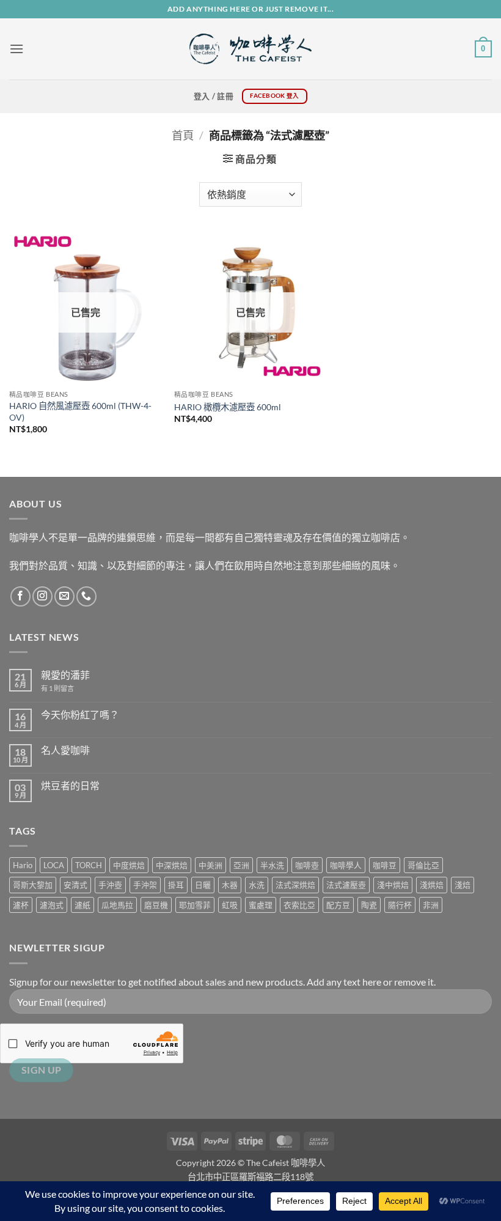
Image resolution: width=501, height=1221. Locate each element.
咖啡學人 (346, 865)
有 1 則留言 (57, 688)
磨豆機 (156, 905)
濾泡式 (52, 905)
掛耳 (176, 885)
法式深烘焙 (295, 885)
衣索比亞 (299, 905)
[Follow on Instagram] (42, 596)
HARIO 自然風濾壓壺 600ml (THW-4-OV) (80, 411)
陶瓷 (369, 905)
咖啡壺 (307, 865)
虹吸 (230, 905)
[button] (16, 49)
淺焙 (462, 885)
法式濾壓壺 (346, 885)
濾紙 (82, 905)
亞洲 (241, 865)
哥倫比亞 (423, 865)
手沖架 (145, 885)
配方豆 (338, 905)
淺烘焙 (432, 885)
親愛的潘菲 (65, 675)
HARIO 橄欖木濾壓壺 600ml (227, 407)
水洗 (257, 885)
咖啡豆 (385, 865)
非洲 (431, 905)
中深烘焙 (172, 865)
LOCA (53, 865)
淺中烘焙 (393, 885)
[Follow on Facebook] (20, 596)
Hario (22, 865)
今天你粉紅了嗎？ (80, 714)
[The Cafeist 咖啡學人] (250, 49)
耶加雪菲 (195, 905)
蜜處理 (260, 905)
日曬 (203, 885)
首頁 (183, 135)
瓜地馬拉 (117, 905)
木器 (230, 885)
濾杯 (21, 905)
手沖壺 (110, 885)
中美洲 (210, 865)
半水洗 (272, 865)
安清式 (75, 885)
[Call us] (86, 596)
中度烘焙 (129, 865)
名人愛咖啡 (65, 750)
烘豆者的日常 (70, 785)
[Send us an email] (64, 596)
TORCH (88, 865)
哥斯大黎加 (33, 885)
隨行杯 (400, 905)
